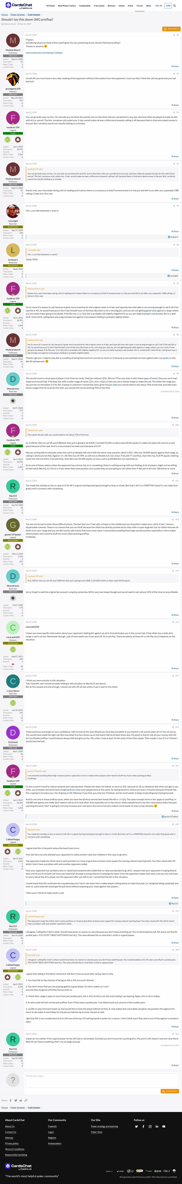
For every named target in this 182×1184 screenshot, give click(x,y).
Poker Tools (96, 1131)
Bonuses (111, 5)
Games (122, 5)
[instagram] (150, 1126)
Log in (51, 1131)
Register (52, 1137)
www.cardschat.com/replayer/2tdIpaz (44, 52)
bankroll (70, 789)
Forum (140, 5)
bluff (28, 316)
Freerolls (52, 1126)
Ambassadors (54, 1143)
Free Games (99, 5)
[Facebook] (143, 1126)
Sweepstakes (85, 5)
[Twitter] (136, 1126)
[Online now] (13, 124)
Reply (176, 66)
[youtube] (163, 1126)
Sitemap (9, 1137)
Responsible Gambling (16, 1154)
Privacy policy (12, 1143)
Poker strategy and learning (104, 1126)
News (148, 5)
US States (50, 5)
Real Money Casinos (67, 5)
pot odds (113, 384)
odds (154, 310)
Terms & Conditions (14, 1149)
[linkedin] (157, 1126)
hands (155, 378)
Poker (130, 5)
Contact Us (10, 1131)
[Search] (174, 6)
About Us (10, 1126)
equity (166, 357)
